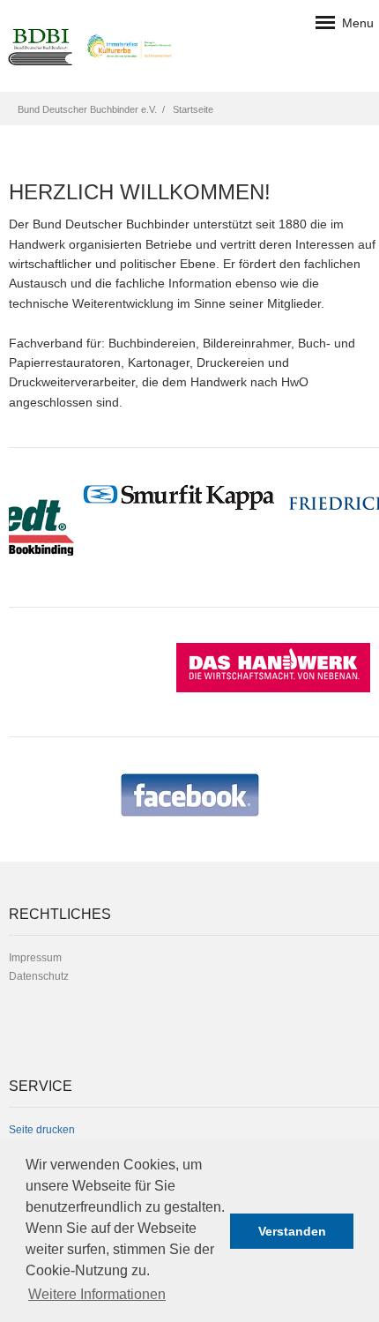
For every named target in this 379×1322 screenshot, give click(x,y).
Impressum (35, 958)
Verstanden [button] (292, 1231)
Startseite (193, 109)
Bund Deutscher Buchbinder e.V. (87, 109)
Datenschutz (39, 976)
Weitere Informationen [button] (97, 1294)
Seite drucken (42, 1130)
